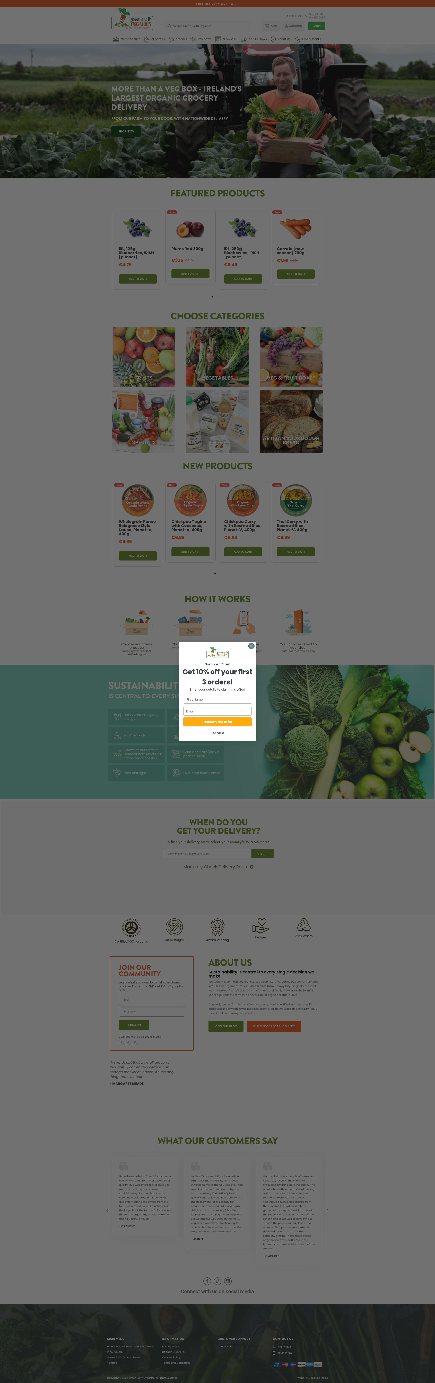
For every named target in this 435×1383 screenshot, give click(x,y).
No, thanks (217, 733)
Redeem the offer (217, 721)
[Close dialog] (251, 646)
